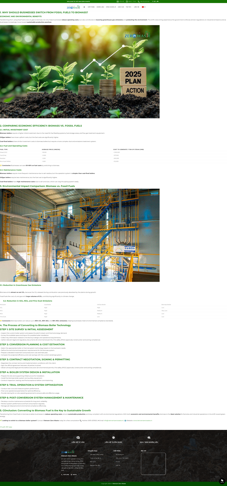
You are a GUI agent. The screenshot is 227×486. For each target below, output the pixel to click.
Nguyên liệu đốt (95, 465)
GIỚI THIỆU (91, 7)
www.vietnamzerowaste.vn (142, 420)
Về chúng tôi (120, 454)
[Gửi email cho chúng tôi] (154, 1)
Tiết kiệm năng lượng (96, 454)
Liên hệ (136, 7)
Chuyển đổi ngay (6, 427)
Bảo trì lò (93, 461)
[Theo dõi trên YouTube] (157, 1)
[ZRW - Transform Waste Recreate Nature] (73, 7)
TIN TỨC (128, 7)
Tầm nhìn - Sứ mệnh (122, 458)
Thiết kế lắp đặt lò (95, 458)
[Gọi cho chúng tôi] (156, 1)
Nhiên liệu (100, 7)
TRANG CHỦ (84, 7)
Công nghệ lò (111, 7)
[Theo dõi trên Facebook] (152, 1)
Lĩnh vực (121, 7)
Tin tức (118, 461)
